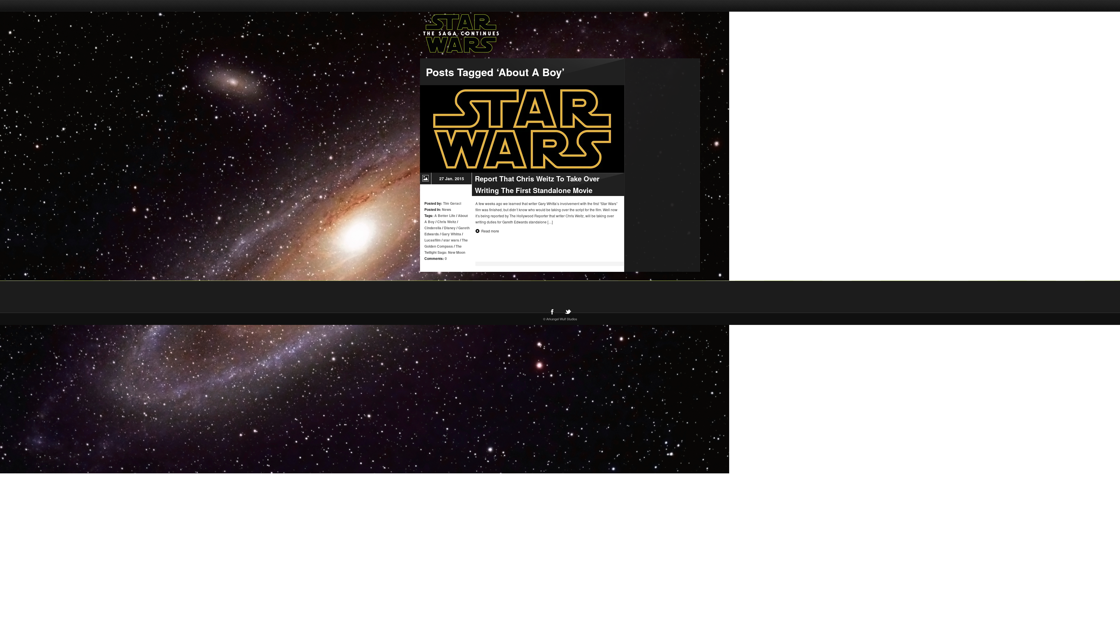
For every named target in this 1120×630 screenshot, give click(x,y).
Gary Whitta (451, 234)
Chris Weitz (446, 221)
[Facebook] (552, 311)
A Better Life (444, 215)
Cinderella (432, 227)
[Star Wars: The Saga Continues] (491, 33)
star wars (451, 240)
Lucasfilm (432, 240)
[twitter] (568, 311)
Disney (450, 227)
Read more (490, 230)
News (446, 209)
